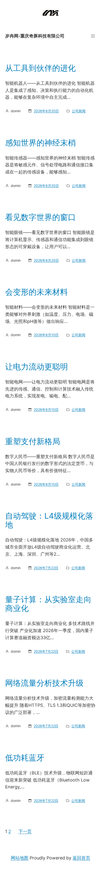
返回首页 (81, 857)
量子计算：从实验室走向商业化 (48, 604)
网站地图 (19, 857)
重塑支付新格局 (32, 441)
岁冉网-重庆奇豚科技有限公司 (34, 35)
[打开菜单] (93, 36)
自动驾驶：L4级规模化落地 (49, 520)
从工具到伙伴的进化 (40, 68)
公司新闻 (79, 111)
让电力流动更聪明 (36, 366)
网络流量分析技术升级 (44, 683)
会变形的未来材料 (36, 292)
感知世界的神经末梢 (40, 142)
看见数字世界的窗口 (40, 217)
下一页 (25, 831)
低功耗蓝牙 (24, 757)
